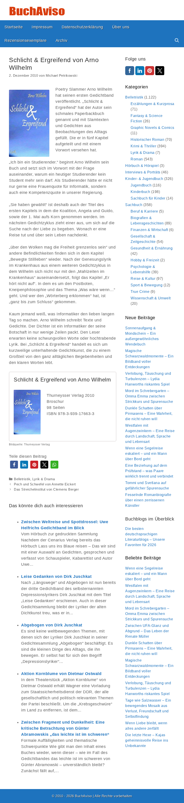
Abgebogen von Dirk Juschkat (51, 625)
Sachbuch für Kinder (148, 198)
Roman (137, 159)
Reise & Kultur (143, 278)
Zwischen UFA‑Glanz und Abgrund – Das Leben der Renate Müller (147, 631)
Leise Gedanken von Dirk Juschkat (56, 576)
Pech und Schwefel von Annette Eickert (45, 484)
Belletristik (22, 479)
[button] (14, 465)
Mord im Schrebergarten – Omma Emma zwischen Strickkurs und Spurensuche (149, 396)
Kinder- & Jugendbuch (144, 179)
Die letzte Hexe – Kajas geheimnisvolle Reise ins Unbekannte (146, 740)
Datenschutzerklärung (82, 27)
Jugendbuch (141, 185)
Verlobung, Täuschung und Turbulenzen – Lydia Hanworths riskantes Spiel (148, 379)
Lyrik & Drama (43, 479)
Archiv (62, 40)
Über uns (120, 27)
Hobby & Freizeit (145, 260)
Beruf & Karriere (144, 211)
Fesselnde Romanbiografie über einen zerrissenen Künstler (148, 500)
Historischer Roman (147, 139)
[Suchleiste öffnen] (177, 40)
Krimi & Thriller (143, 146)
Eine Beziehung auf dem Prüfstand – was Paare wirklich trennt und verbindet (149, 471)
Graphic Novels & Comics (152, 128)
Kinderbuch (140, 192)
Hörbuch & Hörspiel (142, 166)
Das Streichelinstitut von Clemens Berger (46, 489)
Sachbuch (133, 205)
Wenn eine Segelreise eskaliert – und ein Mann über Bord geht (146, 453)
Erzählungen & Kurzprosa (152, 104)
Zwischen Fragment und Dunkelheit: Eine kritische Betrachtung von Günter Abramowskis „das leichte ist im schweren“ (65, 728)
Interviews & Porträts (142, 172)
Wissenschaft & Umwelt (151, 298)
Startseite (13, 27)
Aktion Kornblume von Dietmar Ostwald (61, 673)
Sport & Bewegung (146, 285)
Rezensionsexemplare (25, 40)
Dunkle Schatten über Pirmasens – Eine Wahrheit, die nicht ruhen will (148, 413)
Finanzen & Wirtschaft (149, 230)
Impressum (42, 27)
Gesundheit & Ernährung (152, 248)
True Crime (140, 292)
